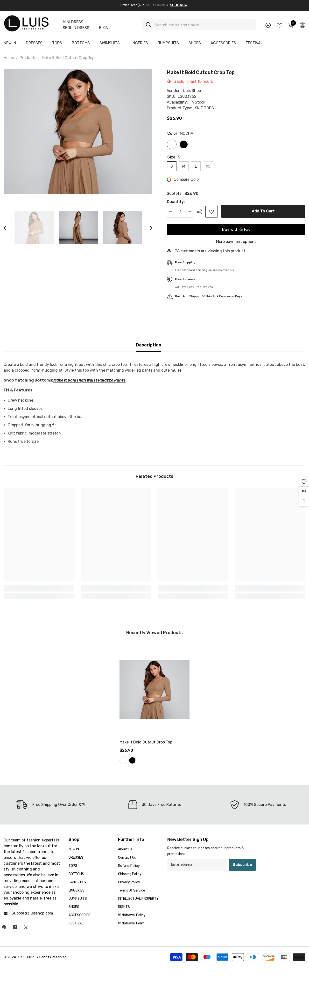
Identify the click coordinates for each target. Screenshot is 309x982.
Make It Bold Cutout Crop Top (145, 742)
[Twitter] (25, 927)
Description (148, 345)
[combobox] (203, 24)
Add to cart (263, 211)
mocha (123, 760)
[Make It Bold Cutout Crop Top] (154, 689)
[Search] (199, 24)
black (132, 760)
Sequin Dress (76, 27)
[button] (5, 228)
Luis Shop (192, 90)
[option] (78, 131)
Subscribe (242, 864)
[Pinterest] (4, 927)
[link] (39, 588)
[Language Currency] (302, 25)
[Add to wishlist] (211, 212)
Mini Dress (73, 22)
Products (28, 57)
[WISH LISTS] (279, 25)
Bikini (104, 27)
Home (9, 57)
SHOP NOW (178, 5)
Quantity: (176, 201)
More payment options (236, 241)
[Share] (201, 212)
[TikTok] (15, 927)
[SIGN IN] (268, 25)
